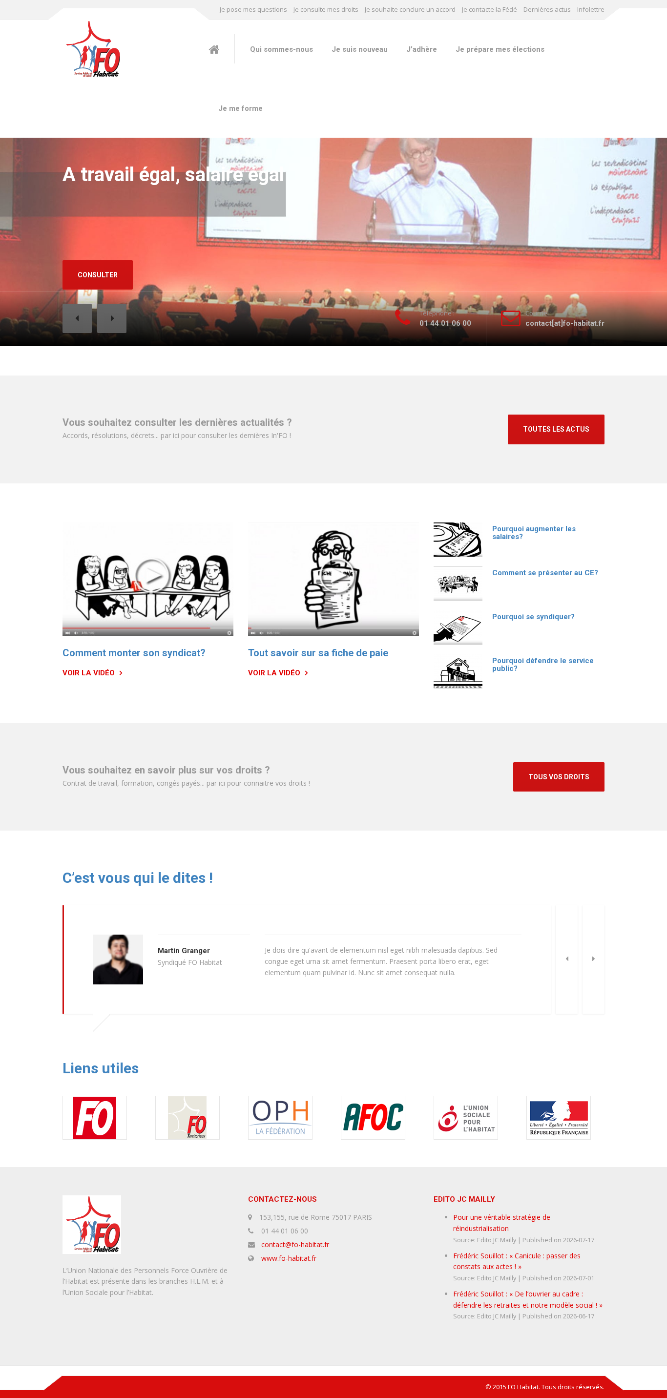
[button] (77, 318)
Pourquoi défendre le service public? (543, 664)
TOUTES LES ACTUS (556, 429)
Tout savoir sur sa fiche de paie (318, 653)
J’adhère (421, 49)
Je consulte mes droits (325, 9)
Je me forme (240, 108)
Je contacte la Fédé (489, 9)
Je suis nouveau (360, 49)
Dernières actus (547, 9)
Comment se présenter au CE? (545, 572)
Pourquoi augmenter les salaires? (534, 533)
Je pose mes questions (253, 9)
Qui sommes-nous (281, 49)
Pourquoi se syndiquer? (533, 616)
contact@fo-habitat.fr (295, 1244)
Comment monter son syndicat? (134, 653)
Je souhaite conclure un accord (410, 9)
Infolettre (590, 9)
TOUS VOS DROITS (558, 777)
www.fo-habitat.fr (288, 1258)
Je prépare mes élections (500, 49)
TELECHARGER (102, 275)
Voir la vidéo (89, 672)
